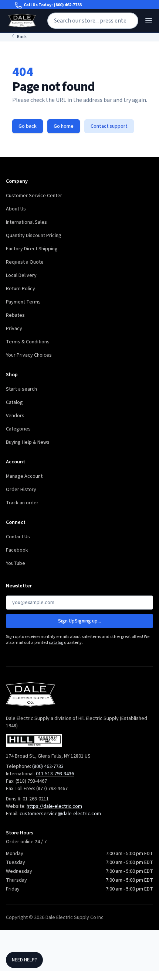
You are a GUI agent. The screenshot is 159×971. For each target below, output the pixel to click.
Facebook (17, 550)
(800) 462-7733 (68, 5)
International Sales (26, 222)
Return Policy (20, 288)
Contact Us (18, 537)
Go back (27, 126)
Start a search (21, 389)
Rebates (15, 315)
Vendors (15, 415)
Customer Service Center (34, 195)
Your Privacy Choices (29, 355)
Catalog (14, 402)
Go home (64, 126)
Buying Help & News (28, 442)
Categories (18, 429)
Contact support (109, 126)
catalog (56, 642)
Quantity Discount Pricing (33, 235)
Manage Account (24, 476)
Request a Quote (25, 262)
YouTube (15, 563)
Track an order (22, 503)
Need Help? (24, 960)
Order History (21, 489)
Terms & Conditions (28, 342)
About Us (16, 209)
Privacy (14, 328)
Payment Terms (23, 302)
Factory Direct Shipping (32, 249)
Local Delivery (21, 275)
